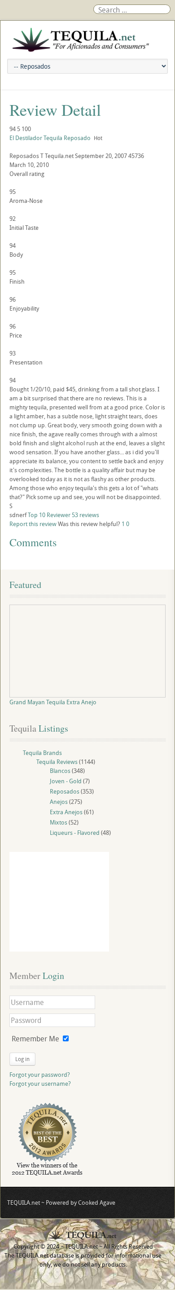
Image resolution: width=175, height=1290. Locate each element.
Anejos (59, 802)
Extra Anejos (66, 812)
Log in (22, 1058)
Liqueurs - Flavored (75, 833)
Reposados (64, 791)
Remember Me (35, 1039)
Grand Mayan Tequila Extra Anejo (52, 702)
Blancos (60, 771)
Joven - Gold (66, 781)
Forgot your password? (39, 1075)
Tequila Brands (42, 753)
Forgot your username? (40, 1083)
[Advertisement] (59, 902)
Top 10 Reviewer (49, 515)
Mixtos (58, 822)
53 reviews (85, 515)
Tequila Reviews (57, 762)
